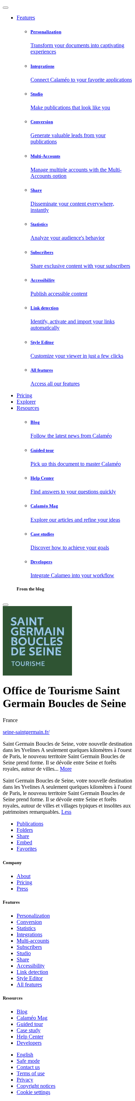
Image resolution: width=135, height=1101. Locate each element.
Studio (24, 953)
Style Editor (30, 978)
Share (23, 959)
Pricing (24, 395)
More (66, 769)
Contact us (28, 1067)
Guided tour (30, 1024)
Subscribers (29, 947)
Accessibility (31, 966)
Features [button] (26, 17)
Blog (22, 1012)
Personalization (33, 916)
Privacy (25, 1080)
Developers (29, 1043)
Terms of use (31, 1073)
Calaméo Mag (32, 1018)
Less (66, 812)
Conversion (29, 922)
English (25, 1055)
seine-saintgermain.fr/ (26, 732)
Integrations (29, 934)
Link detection (32, 972)
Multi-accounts (33, 941)
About (23, 876)
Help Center (30, 1037)
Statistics (26, 928)
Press (22, 889)
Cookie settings (33, 1092)
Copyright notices (36, 1086)
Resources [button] (28, 408)
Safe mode (28, 1061)
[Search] (5, 605)
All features (29, 984)
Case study (28, 1030)
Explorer (26, 402)
